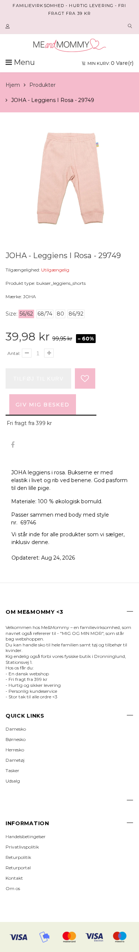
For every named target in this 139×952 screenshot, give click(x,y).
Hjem (13, 85)
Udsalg (13, 781)
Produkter (42, 85)
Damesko (16, 729)
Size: (11, 313)
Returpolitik (18, 857)
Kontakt (14, 878)
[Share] (12, 445)
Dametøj (15, 760)
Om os (13, 888)
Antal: (13, 353)
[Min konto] (8, 26)
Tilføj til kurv (38, 379)
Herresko (15, 749)
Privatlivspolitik (22, 847)
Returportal (18, 867)
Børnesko (16, 739)
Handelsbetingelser (26, 836)
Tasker (12, 770)
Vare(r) (110, 63)
